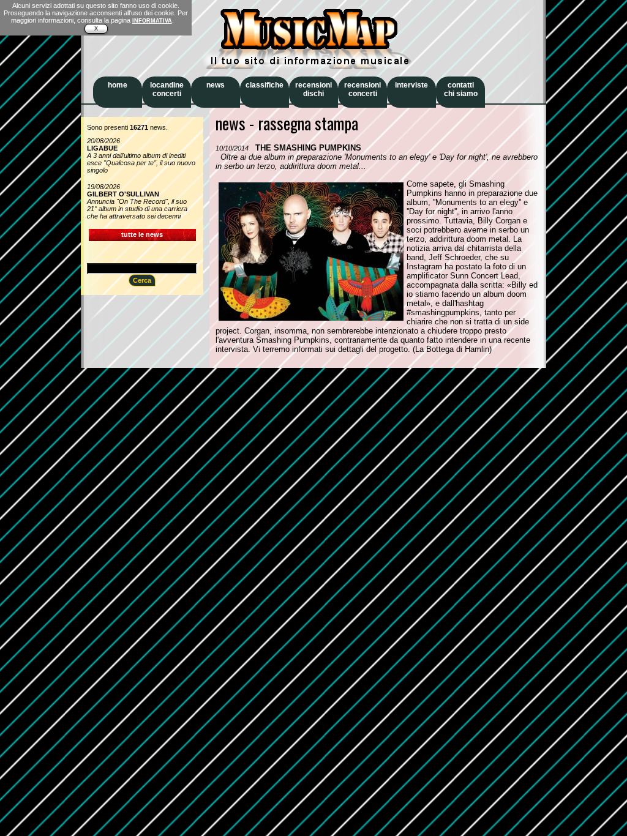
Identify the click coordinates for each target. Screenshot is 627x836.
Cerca (142, 280)
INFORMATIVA (152, 21)
